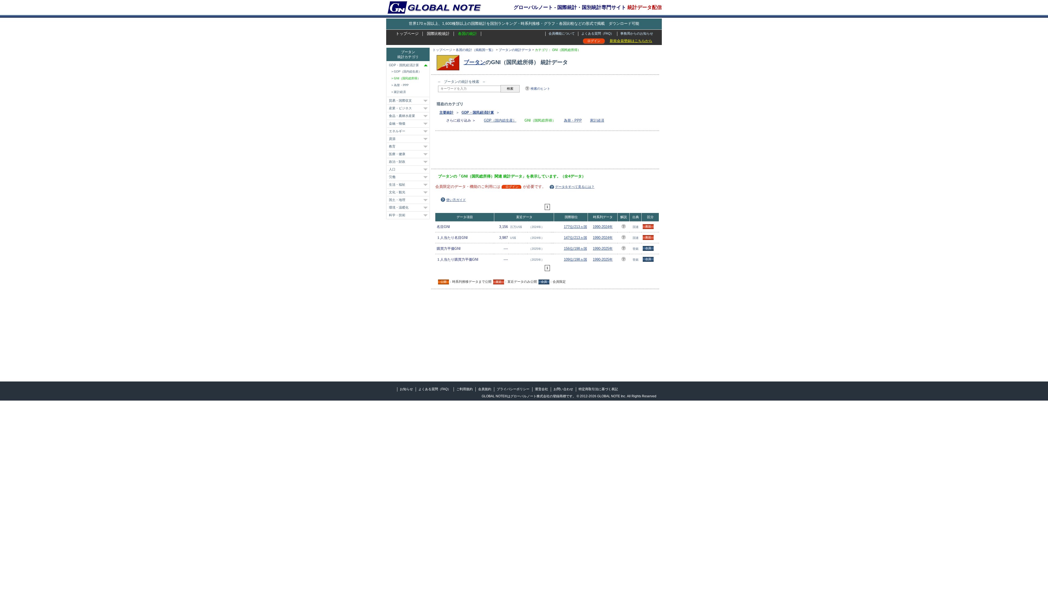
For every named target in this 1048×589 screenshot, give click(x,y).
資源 (392, 139)
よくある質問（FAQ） (597, 33)
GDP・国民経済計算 (478, 112)
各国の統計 (467, 33)
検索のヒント (540, 89)
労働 (392, 177)
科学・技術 (397, 215)
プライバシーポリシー (513, 389)
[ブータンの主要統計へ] (449, 62)
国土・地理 (397, 200)
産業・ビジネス (400, 108)
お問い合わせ (563, 389)
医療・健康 (397, 154)
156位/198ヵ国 (575, 249)
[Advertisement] (537, 151)
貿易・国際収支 (400, 101)
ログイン (593, 41)
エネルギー (397, 131)
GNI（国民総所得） (407, 78)
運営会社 (541, 389)
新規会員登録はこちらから (631, 41)
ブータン (475, 62)
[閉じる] (426, 65)
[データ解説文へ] (623, 227)
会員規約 (484, 389)
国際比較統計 (438, 33)
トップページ (407, 33)
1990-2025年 (603, 249)
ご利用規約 (464, 389)
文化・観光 (397, 192)
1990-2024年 (603, 227)
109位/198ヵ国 (575, 259)
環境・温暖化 (399, 207)
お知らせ (406, 389)
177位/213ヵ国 (575, 227)
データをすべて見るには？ (574, 187)
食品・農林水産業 (402, 116)
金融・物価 (397, 123)
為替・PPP (573, 120)
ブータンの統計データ (515, 50)
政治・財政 (397, 162)
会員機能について (562, 33)
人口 (392, 169)
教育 (392, 146)
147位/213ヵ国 (575, 238)
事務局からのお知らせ (636, 33)
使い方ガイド (456, 200)
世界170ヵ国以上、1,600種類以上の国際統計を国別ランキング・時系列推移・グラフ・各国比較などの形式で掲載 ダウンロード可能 (524, 23)
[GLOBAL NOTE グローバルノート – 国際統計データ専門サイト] (435, 12)
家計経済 (597, 120)
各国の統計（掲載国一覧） (475, 50)
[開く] (425, 101)
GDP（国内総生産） (500, 120)
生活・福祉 (397, 185)
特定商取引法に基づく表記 (598, 389)
